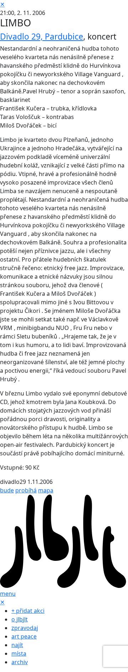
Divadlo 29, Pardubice (41, 36)
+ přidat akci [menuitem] (27, 611)
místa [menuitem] (18, 653)
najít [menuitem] (17, 645)
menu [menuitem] (8, 594)
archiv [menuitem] (19, 662)
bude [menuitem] (7, 490)
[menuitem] (64, 541)
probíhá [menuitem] (26, 490)
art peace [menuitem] (24, 636)
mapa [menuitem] (45, 490)
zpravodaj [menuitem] (24, 628)
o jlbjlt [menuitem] (19, 619)
